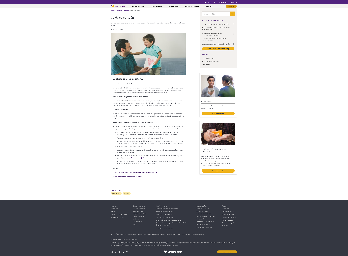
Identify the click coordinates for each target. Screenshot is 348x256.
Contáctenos (226, 209)
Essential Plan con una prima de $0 (167, 209)
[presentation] (232, 14)
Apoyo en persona (228, 214)
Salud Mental (137, 221)
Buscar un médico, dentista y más (139, 210)
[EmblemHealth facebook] (112, 251)
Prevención (127, 193)
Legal (112, 234)
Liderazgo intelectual (117, 217)
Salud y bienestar (116, 193)
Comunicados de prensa (119, 214)
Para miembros (201, 206)
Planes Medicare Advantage (165, 211)
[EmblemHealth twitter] (123, 251)
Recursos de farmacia (203, 224)
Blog (134, 224)
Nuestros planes (161, 206)
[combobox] (216, 14)
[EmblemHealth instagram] (115, 251)
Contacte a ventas (228, 211)
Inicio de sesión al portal (226, 252)
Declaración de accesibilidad (138, 234)
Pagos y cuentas (227, 220)
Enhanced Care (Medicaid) (164, 214)
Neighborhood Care (139, 214)
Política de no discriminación (122, 234)
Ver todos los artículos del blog (218, 48)
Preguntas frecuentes (229, 217)
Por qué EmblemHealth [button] (138, 6)
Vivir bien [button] (209, 6)
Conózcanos (115, 209)
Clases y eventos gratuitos (138, 217)
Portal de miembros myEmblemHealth (203, 210)
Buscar (232, 2)
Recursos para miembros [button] (192, 6)
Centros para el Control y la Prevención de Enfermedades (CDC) (135, 172)
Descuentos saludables (204, 227)
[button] (231, 6)
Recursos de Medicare (203, 214)
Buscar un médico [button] (157, 6)
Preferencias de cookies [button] (198, 234)
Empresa (114, 206)
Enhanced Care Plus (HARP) (165, 217)
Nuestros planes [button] (173, 6)
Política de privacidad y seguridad (156, 234)
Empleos (113, 211)
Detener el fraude (171, 234)
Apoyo (224, 206)
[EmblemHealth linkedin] (119, 251)
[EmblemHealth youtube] (126, 251)
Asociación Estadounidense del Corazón (127, 176)
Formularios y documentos (205, 221)
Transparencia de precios (183, 234)
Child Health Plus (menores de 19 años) (169, 220)
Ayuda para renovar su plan (165, 228)
